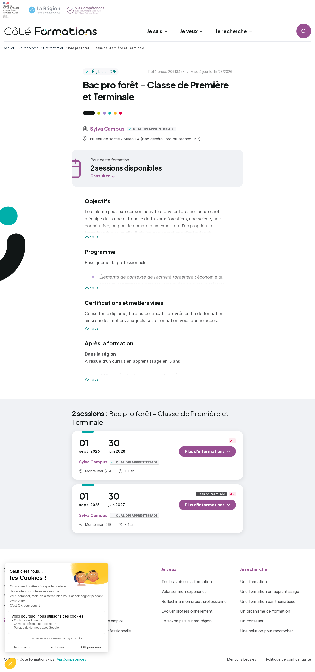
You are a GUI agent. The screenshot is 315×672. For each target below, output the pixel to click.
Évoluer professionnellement (187, 611)
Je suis (154, 31)
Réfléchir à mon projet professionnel (194, 601)
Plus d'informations (205, 451)
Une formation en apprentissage (269, 591)
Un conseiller (251, 621)
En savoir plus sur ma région (186, 621)
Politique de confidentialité (288, 659)
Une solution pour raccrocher (266, 630)
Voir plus (91, 237)
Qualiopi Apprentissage (153, 129)
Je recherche (231, 31)
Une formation (253, 581)
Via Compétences (71, 659)
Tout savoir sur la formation (186, 581)
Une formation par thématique (267, 601)
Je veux (189, 31)
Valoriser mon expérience (184, 591)
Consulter (100, 175)
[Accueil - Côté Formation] (50, 31)
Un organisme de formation (265, 611)
